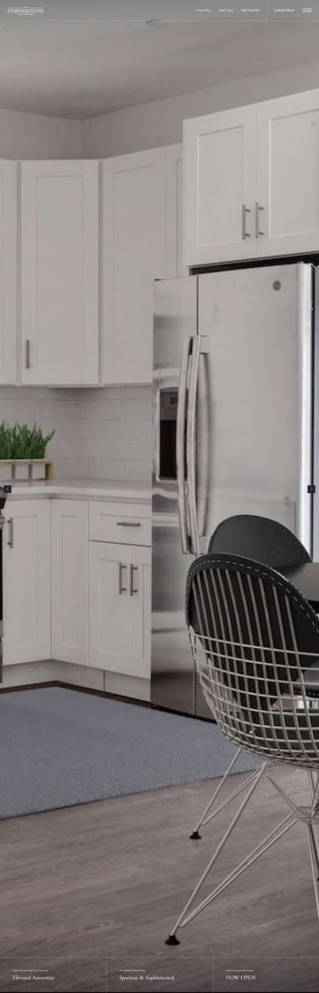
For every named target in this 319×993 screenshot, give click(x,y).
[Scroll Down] (159, 953)
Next (311, 489)
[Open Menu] (307, 10)
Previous (7, 489)
